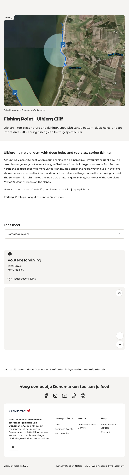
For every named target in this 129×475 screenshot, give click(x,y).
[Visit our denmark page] (46, 395)
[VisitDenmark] (19, 410)
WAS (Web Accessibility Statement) (105, 465)
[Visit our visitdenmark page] (64, 395)
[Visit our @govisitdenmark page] (74, 395)
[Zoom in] (120, 336)
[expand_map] (119, 292)
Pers (57, 424)
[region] (64, 318)
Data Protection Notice (69, 465)
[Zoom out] (120, 344)
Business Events (64, 429)
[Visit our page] (55, 395)
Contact (105, 432)
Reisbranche (62, 433)
